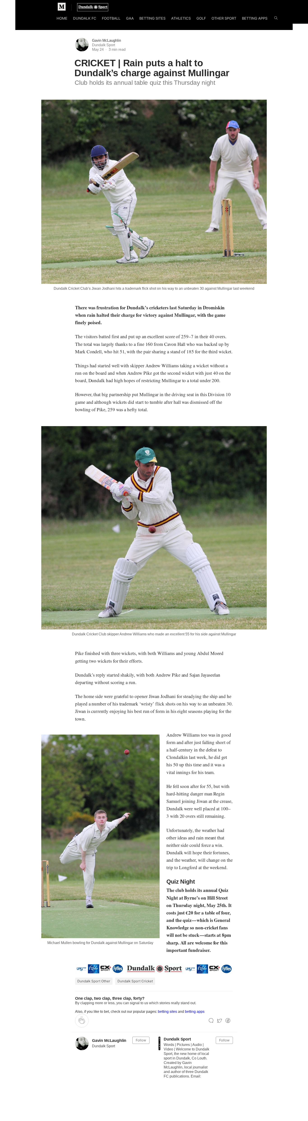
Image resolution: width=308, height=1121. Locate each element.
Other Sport (223, 18)
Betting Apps (254, 18)
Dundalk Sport (177, 1039)
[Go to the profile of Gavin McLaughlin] (82, 1043)
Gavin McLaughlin (106, 40)
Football (111, 18)
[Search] (276, 19)
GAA (130, 18)
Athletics (181, 18)
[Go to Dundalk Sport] (159, 1043)
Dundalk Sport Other (93, 981)
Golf (201, 18)
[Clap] (82, 1020)
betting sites (167, 1011)
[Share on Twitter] (219, 1021)
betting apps (195, 1011)
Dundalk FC (84, 18)
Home (62, 18)
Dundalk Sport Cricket (135, 981)
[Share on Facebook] (228, 1021)
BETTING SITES (152, 18)
